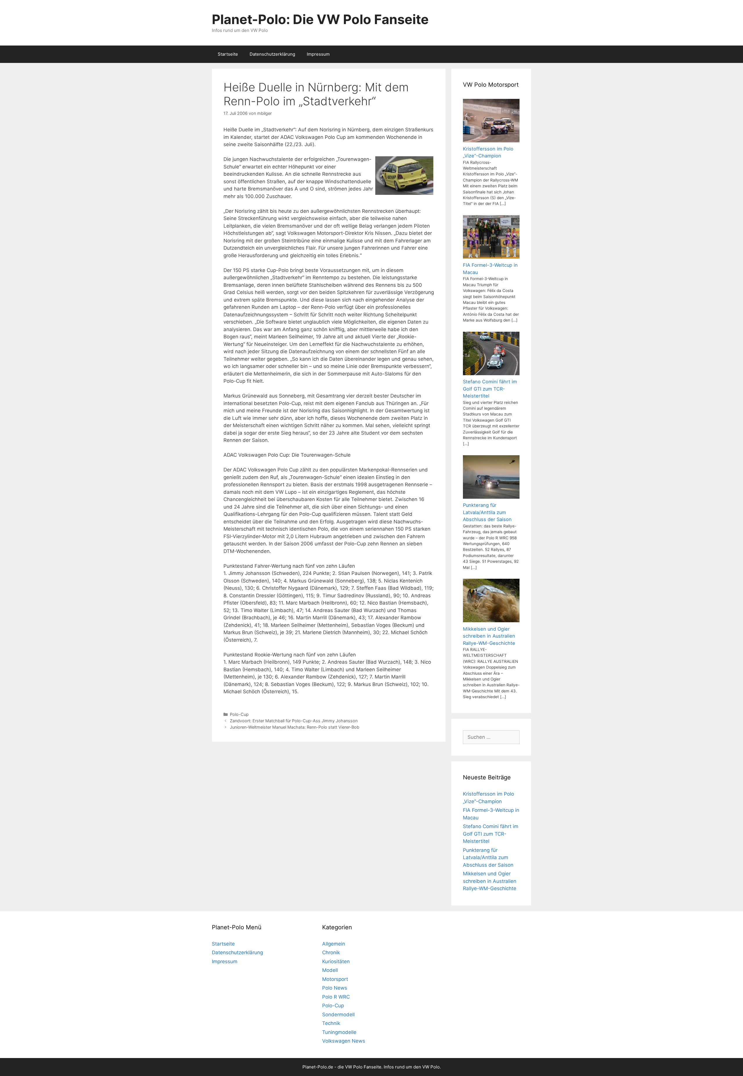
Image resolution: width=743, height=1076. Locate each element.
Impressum (318, 54)
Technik (331, 1023)
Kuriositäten (336, 961)
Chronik (331, 952)
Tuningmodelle (339, 1032)
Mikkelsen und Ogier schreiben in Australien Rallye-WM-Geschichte (489, 881)
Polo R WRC (336, 997)
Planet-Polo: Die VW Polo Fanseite (320, 19)
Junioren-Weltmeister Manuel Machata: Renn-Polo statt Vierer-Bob (294, 727)
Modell (330, 970)
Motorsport (335, 979)
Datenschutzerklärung (272, 54)
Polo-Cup (239, 714)
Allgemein (333, 944)
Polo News (334, 988)
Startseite (228, 54)
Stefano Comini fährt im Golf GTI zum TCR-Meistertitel (490, 833)
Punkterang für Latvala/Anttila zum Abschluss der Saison (488, 857)
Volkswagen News (343, 1041)
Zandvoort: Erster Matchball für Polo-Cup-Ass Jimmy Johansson (294, 720)
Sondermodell (338, 1014)
